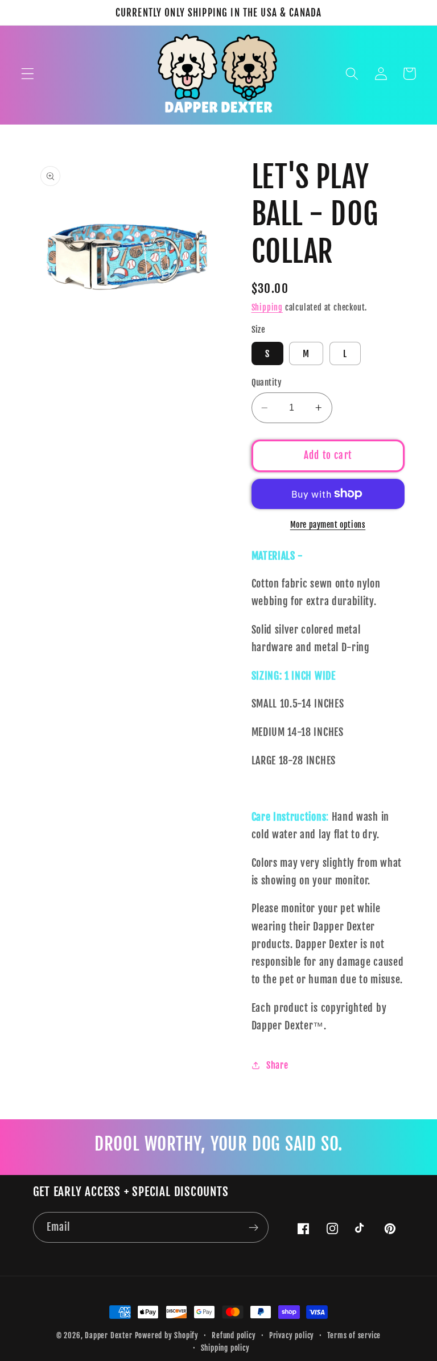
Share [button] (277, 1065)
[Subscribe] (253, 1227)
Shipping (267, 307)
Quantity (267, 382)
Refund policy (233, 1335)
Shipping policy (225, 1347)
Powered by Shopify (167, 1335)
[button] (27, 73)
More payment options (328, 524)
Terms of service (354, 1335)
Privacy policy (291, 1335)
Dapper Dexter (108, 1335)
